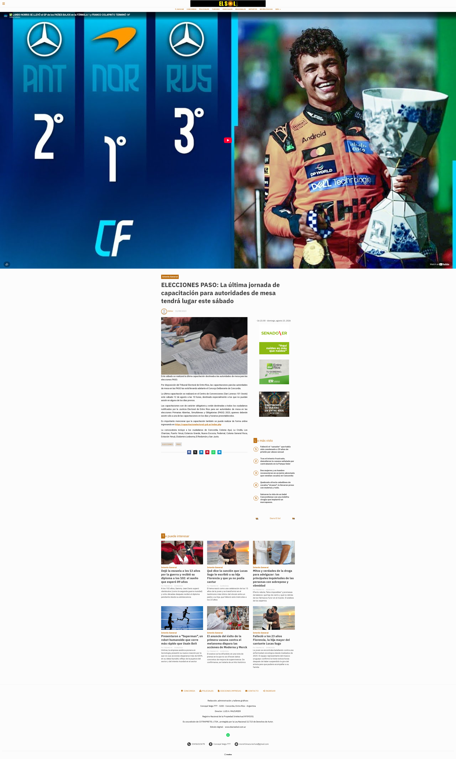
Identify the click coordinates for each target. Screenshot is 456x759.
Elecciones (167, 444)
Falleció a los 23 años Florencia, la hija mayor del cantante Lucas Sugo (271, 639)
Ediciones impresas (230, 691)
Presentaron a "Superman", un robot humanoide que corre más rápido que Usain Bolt (182, 639)
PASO (178, 444)
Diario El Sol (275, 518)
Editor (170, 311)
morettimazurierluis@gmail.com (254, 744)
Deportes (253, 9)
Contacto (253, 691)
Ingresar (270, 691)
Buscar (180, 9)
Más (277, 9)
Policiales (204, 9)
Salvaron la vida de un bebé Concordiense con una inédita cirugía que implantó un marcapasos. (274, 498)
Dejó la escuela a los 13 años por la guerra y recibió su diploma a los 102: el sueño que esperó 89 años (180, 576)
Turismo (216, 9)
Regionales (240, 9)
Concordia (191, 9)
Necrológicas (266, 9)
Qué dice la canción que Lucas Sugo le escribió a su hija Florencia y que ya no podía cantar (227, 576)
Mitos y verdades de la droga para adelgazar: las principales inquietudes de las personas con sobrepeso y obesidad (273, 578)
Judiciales (228, 9)
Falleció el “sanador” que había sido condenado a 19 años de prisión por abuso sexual (275, 449)
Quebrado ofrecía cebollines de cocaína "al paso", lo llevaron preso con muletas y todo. (277, 485)
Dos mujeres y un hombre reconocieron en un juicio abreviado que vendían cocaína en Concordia (277, 473)
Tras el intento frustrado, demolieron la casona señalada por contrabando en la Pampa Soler (277, 461)
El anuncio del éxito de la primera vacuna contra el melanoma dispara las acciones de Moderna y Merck (227, 641)
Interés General (170, 276)
